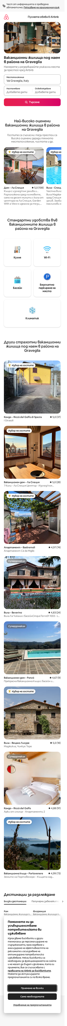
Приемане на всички (32, 988)
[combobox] (32, 81)
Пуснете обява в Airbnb (43, 17)
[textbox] (18, 92)
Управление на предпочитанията (32, 1005)
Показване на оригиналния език (42, 7)
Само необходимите (32, 996)
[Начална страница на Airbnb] (6, 17)
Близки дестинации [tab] (15, 901)
